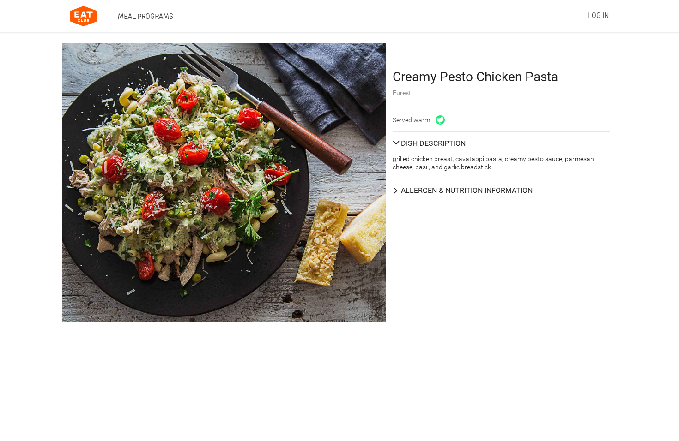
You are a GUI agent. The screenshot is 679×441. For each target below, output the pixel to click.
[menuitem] (145, 16)
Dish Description (433, 143)
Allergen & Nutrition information (467, 190)
